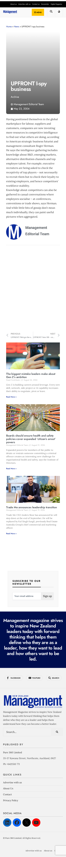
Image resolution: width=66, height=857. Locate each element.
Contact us (36, 4)
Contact (7, 794)
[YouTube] (36, 822)
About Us (8, 788)
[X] (26, 822)
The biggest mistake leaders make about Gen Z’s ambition (30, 375)
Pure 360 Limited (12, 752)
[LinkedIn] (7, 822)
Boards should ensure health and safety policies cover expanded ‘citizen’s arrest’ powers (31, 439)
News (16, 26)
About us (13, 4)
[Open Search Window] (51, 12)
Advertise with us (24, 4)
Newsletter (45, 4)
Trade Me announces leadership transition (31, 507)
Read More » (11, 396)
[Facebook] (17, 822)
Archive (15, 97)
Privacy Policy (10, 800)
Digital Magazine (56, 4)
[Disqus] (33, 289)
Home (9, 26)
